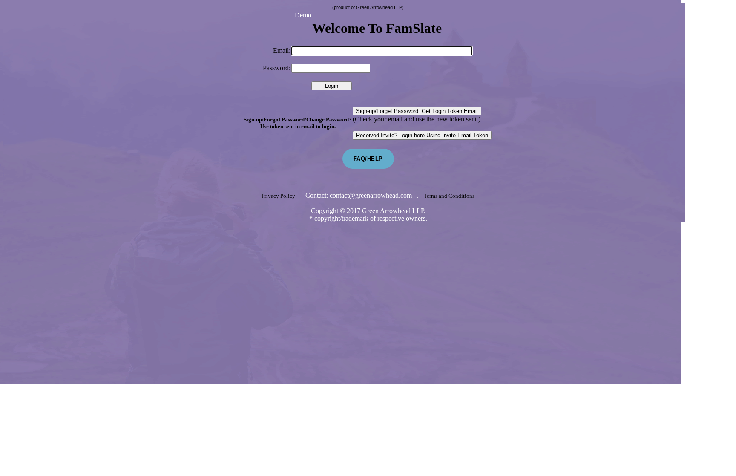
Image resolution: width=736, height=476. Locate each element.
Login (331, 86)
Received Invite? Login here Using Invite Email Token (422, 135)
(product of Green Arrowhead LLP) (368, 7)
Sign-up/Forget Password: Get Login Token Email (417, 111)
